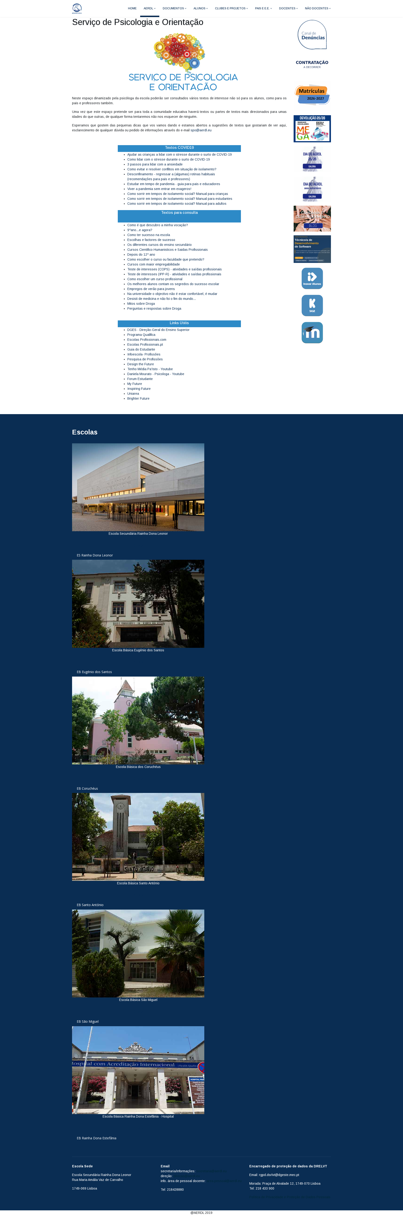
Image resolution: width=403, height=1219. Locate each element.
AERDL (148, 8)
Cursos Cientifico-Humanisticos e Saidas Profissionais (167, 249)
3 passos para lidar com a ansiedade (155, 164)
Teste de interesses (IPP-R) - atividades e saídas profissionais (174, 274)
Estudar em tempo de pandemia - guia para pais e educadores (173, 184)
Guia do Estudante (141, 349)
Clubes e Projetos (230, 8)
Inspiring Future (139, 389)
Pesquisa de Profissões (145, 359)
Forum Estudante (140, 379)
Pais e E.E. (262, 8)
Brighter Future (138, 398)
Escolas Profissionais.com (146, 339)
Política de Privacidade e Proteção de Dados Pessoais (289, 1197)
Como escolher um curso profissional (154, 279)
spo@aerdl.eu (201, 130)
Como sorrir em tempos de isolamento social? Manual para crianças (177, 194)
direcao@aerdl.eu (187, 1176)
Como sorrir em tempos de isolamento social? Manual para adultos (176, 203)
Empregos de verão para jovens (151, 289)
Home (132, 8)
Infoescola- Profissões (143, 354)
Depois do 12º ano (141, 254)
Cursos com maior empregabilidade (153, 264)
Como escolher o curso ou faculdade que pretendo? (165, 259)
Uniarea (133, 393)
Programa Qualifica (141, 335)
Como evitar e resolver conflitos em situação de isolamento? (171, 169)
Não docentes (316, 8)
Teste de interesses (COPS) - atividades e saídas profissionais (174, 269)
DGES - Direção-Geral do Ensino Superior (158, 330)
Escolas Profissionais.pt (145, 344)
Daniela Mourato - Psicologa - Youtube (155, 374)
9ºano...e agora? (139, 230)
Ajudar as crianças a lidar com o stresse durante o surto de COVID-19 (179, 154)
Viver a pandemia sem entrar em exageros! (159, 189)
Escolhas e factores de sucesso (151, 240)
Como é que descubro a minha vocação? (157, 225)
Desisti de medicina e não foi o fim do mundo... (161, 299)
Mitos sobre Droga (141, 303)
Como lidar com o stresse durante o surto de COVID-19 (168, 159)
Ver (140, 545)
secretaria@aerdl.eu (211, 1171)
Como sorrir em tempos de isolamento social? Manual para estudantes (179, 199)
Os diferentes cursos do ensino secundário (159, 245)
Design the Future (140, 364)
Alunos (199, 8)
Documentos (173, 8)
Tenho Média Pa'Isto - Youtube (150, 369)
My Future (134, 384)
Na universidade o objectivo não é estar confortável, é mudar (172, 294)
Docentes (287, 8)
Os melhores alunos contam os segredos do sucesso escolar (173, 284)
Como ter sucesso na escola (148, 235)
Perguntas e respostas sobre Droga (154, 308)
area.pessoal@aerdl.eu (224, 1181)
